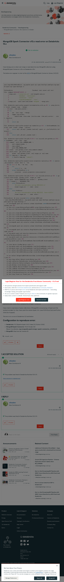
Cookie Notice (39, 572)
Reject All (39, 578)
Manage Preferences (11, 578)
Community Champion (46, 287)
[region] (30, 572)
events (23, 289)
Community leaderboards (24, 287)
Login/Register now (23, 300)
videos (33, 293)
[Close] (57, 565)
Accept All (51, 578)
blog (28, 293)
